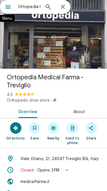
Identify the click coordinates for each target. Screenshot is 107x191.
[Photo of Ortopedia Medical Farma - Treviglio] (53, 34)
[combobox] (29, 6)
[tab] (27, 111)
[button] (53, 170)
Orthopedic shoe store (28, 100)
